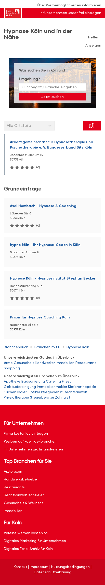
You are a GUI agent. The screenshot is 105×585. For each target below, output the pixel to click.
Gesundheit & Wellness (23, 503)
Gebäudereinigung (20, 387)
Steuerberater (42, 397)
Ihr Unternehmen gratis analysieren (33, 449)
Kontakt (20, 567)
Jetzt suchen (52, 97)
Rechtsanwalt (75, 392)
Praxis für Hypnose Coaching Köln (40, 317)
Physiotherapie (16, 397)
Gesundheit (24, 363)
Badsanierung (33, 381)
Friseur (67, 381)
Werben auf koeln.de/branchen (30, 441)
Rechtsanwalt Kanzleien (24, 495)
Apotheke (12, 381)
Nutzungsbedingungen (70, 567)
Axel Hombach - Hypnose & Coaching (43, 206)
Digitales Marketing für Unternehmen (35, 541)
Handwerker (45, 363)
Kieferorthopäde (82, 387)
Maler (22, 392)
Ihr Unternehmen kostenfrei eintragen (70, 13)
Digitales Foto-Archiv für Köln (28, 549)
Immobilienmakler (52, 387)
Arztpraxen (13, 471)
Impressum (39, 567)
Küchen (10, 392)
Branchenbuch (16, 347)
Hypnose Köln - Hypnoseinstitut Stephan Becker (53, 278)
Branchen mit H (47, 347)
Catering (53, 381)
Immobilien (65, 363)
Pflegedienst (52, 392)
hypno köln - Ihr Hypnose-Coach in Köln (45, 245)
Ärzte (8, 363)
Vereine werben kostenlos (26, 533)
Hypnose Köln (78, 347)
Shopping (12, 368)
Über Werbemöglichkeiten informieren (69, 5)
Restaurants (85, 363)
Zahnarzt (62, 397)
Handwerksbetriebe (20, 479)
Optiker (34, 392)
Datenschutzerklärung (52, 572)
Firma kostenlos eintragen (26, 433)
